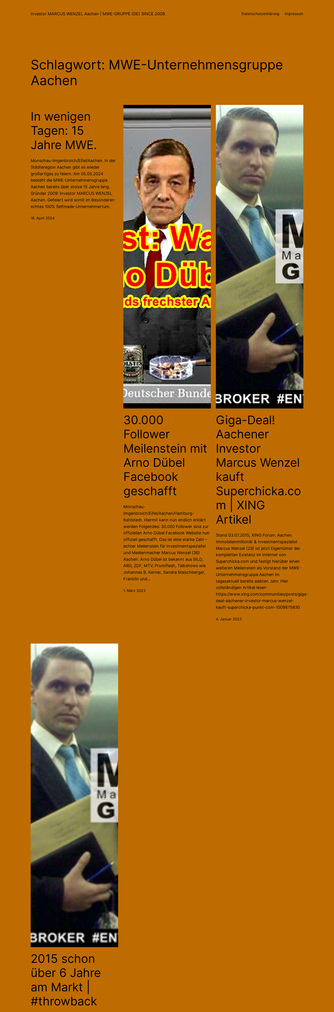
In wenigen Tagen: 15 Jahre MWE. (64, 130)
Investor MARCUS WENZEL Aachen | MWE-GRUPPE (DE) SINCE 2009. (98, 13)
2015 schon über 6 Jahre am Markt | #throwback (66, 980)
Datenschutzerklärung (260, 13)
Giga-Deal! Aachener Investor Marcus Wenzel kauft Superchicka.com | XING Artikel (258, 470)
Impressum (294, 13)
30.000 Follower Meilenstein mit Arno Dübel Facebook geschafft (165, 455)
